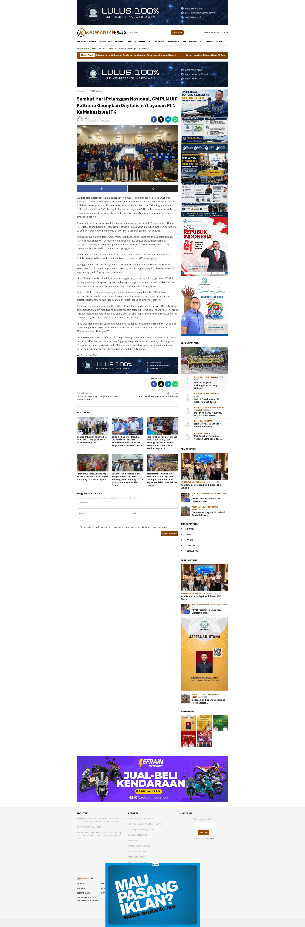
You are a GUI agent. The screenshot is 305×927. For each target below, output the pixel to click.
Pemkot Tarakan (211, 377)
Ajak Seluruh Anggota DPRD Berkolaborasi (158, 394)
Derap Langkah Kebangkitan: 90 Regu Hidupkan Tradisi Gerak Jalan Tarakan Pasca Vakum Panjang (179, 55)
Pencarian (177, 32)
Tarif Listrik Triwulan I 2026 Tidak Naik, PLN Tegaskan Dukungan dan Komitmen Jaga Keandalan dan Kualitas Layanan (162, 479)
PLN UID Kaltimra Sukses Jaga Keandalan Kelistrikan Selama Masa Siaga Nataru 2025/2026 (92, 476)
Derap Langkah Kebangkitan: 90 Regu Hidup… (206, 385)
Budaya (206, 433)
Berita (195, 493)
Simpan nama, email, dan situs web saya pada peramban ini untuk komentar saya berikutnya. (123, 527)
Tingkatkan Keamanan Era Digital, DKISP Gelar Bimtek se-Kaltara (98, 396)
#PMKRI (189, 540)
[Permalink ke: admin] (80, 119)
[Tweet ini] (161, 119)
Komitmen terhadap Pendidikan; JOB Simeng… (201, 486)
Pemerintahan (187, 482)
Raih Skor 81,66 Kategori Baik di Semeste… (207, 425)
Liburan (189, 529)
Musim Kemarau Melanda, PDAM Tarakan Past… (208, 414)
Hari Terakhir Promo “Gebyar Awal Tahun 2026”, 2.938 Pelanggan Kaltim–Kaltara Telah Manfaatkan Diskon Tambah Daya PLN (162, 442)
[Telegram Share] (168, 119)
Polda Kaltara (198, 507)
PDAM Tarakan (200, 407)
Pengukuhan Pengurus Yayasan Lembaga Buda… (208, 437)
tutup (155, 864)
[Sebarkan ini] (154, 119)
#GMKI (188, 534)
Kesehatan (208, 421)
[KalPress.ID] (102, 32)
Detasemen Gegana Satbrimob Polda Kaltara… (208, 514)
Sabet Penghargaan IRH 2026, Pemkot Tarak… (207, 400)
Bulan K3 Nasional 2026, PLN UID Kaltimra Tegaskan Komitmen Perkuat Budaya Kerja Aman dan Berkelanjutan (127, 441)
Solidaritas (191, 551)
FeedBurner (209, 838)
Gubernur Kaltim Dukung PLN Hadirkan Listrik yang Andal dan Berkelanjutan (92, 439)
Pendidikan (200, 482)
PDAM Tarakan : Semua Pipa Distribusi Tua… (207, 500)
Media (194, 509)
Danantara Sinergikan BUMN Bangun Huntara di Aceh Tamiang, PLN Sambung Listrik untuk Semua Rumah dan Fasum (127, 479)
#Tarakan (190, 545)
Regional (198, 377)
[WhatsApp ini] (175, 119)
